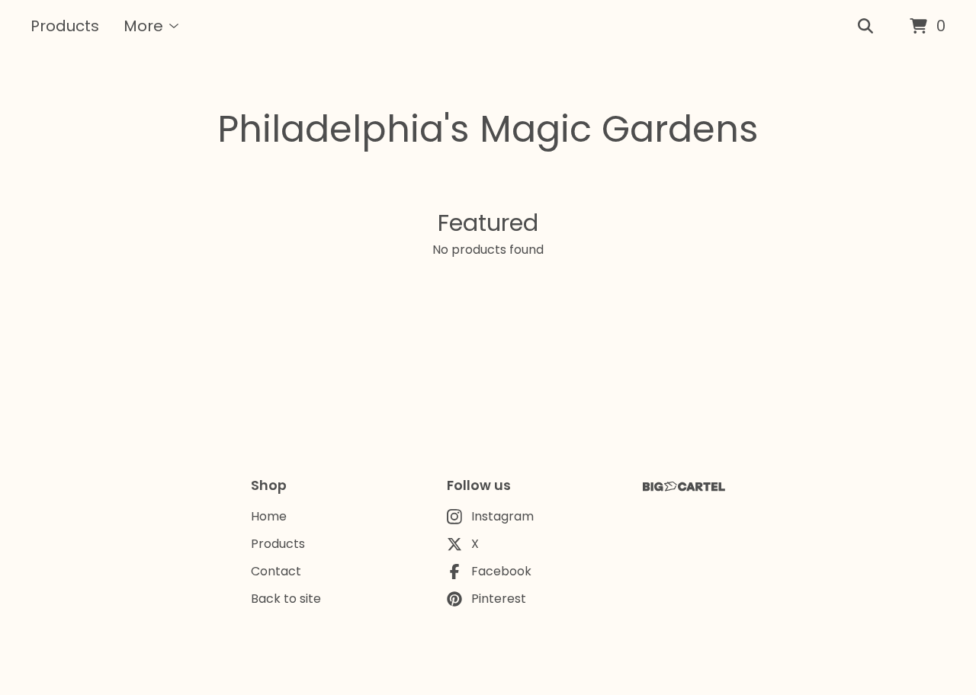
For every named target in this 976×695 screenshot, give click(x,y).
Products (64, 26)
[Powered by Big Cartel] (684, 487)
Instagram (502, 516)
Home (269, 516)
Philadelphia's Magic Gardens (488, 129)
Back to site (286, 598)
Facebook (501, 571)
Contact (276, 571)
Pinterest (498, 598)
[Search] (865, 26)
